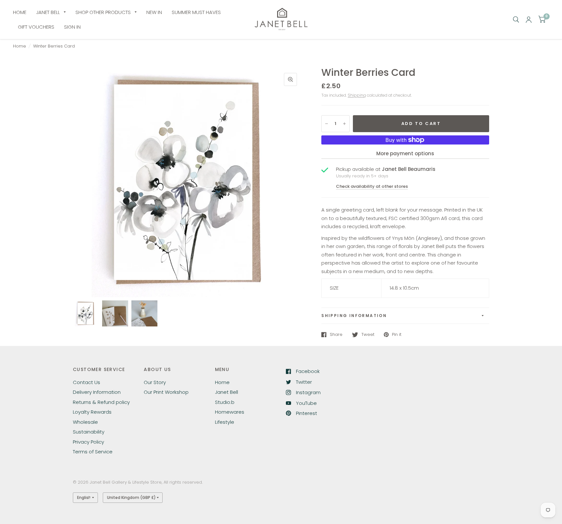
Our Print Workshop (166, 392)
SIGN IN (72, 26)
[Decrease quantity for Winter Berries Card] (326, 124)
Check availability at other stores (372, 186)
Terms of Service (93, 451)
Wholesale (85, 422)
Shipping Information (354, 315)
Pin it (396, 334)
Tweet (367, 334)
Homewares (229, 411)
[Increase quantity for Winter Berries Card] (344, 124)
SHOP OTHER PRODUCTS (103, 12)
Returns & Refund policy (101, 402)
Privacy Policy (88, 441)
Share (336, 334)
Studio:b (224, 402)
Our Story (155, 382)
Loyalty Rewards (92, 411)
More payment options (405, 153)
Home (19, 46)
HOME (19, 12)
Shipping (357, 95)
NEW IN (154, 12)
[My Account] (528, 19)
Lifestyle (224, 422)
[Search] (516, 19)
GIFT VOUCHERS (36, 26)
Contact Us (86, 382)
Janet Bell (226, 392)
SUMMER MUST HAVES (196, 12)
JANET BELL (48, 12)
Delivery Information (97, 392)
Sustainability (88, 431)
